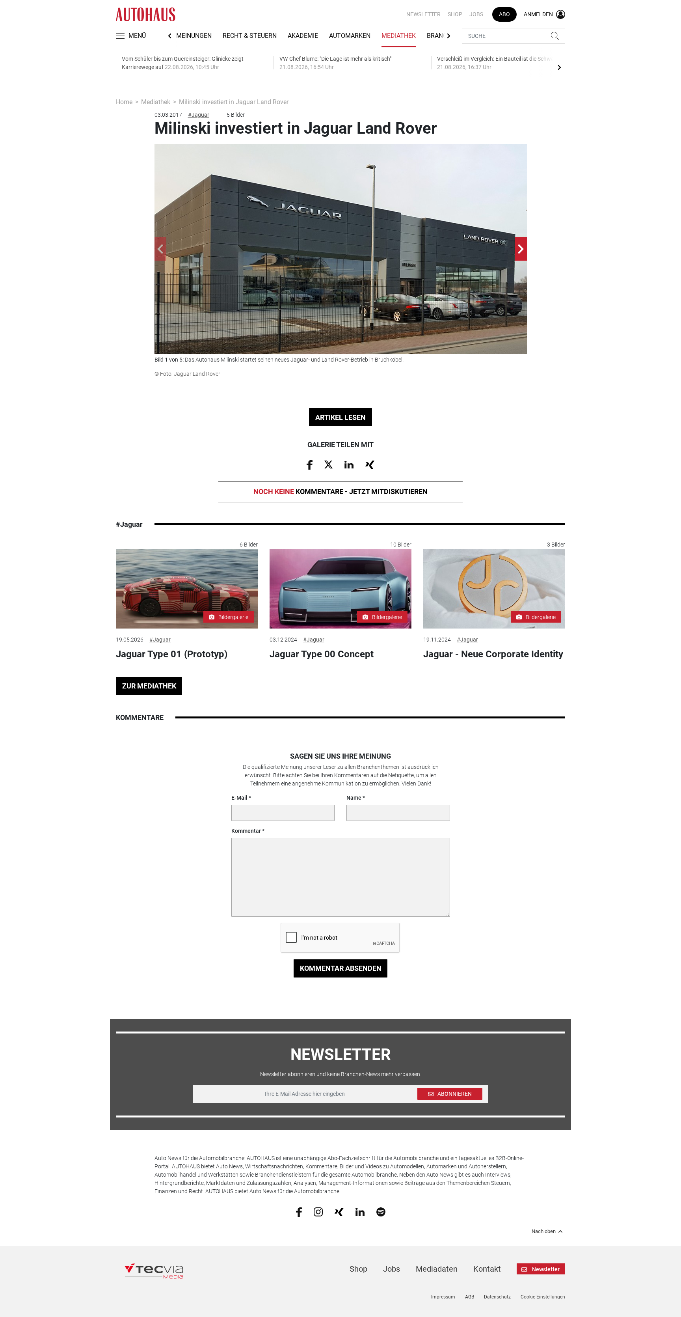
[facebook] (299, 1212)
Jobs (476, 14)
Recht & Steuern (250, 35)
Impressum (443, 1297)
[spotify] (380, 1211)
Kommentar (246, 831)
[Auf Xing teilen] (369, 464)
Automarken (349, 35)
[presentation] (559, 67)
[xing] (339, 1211)
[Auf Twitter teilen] (328, 464)
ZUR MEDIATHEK (149, 686)
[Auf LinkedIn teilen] (349, 464)
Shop (455, 14)
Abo (504, 14)
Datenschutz (497, 1297)
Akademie (303, 35)
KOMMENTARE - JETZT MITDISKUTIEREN (340, 491)
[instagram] (318, 1211)
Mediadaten (437, 1269)
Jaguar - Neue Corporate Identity (493, 654)
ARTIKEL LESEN (340, 417)
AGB (469, 1297)
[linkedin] (360, 1211)
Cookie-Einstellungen (543, 1297)
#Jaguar (198, 115)
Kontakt (487, 1269)
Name (353, 798)
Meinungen (194, 35)
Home (124, 102)
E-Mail (239, 798)
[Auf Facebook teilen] (310, 464)
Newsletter (423, 14)
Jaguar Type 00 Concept (322, 654)
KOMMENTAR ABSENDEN (340, 968)
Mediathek (398, 35)
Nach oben (544, 1231)
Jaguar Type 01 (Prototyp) (171, 654)
